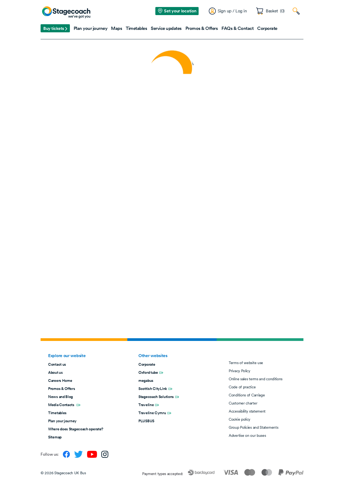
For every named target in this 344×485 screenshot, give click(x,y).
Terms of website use (246, 362)
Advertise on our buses (247, 435)
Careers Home (60, 380)
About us (55, 372)
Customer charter (243, 403)
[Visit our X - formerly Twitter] (78, 454)
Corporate (146, 364)
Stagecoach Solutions (156, 396)
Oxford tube (148, 372)
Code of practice (242, 387)
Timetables (57, 412)
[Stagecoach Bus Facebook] (66, 454)
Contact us (57, 364)
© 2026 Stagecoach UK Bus (63, 472)
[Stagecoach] (66, 12)
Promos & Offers (61, 388)
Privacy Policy (239, 370)
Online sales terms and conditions (255, 378)
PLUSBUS (146, 420)
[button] (55, 28)
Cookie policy (239, 419)
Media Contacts (61, 404)
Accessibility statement (247, 411)
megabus (145, 380)
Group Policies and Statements (253, 427)
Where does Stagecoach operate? (75, 429)
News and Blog (60, 396)
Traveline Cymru (152, 412)
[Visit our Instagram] (104, 454)
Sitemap (55, 437)
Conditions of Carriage (247, 395)
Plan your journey (62, 420)
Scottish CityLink (152, 388)
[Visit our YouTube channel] (92, 454)
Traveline (146, 404)
